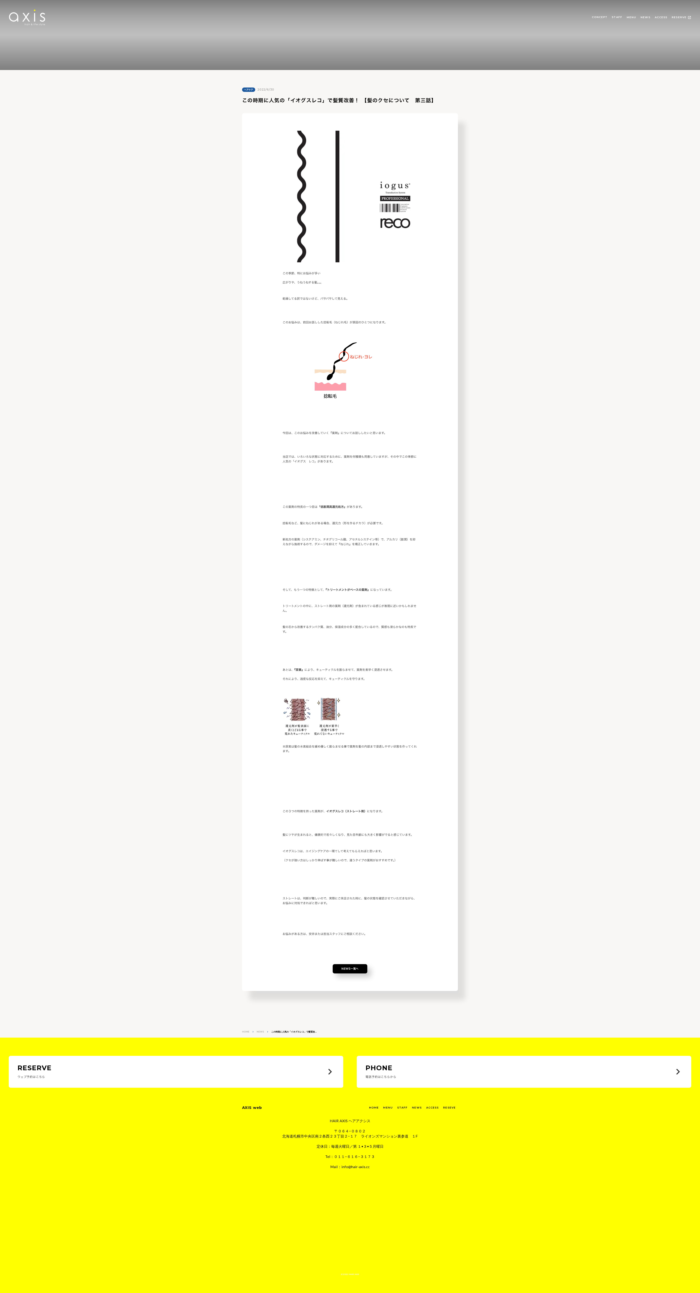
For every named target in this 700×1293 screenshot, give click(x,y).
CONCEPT (600, 17)
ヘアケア (248, 89)
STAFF (617, 17)
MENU (631, 17)
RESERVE (679, 17)
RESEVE (449, 1107)
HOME (245, 1031)
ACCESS (661, 17)
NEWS (645, 17)
